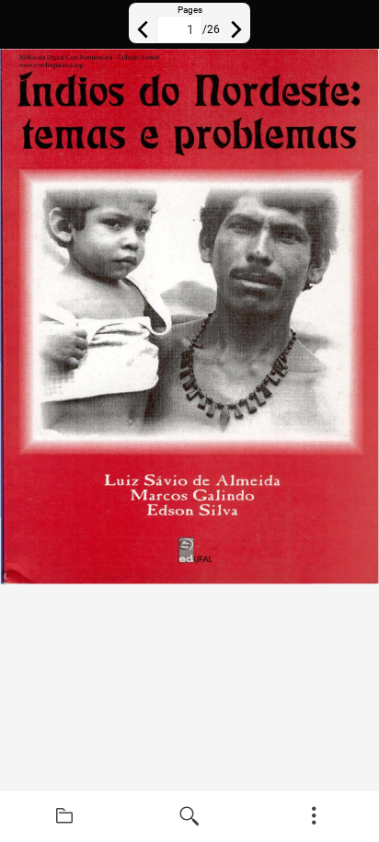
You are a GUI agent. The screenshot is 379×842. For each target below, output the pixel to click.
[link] (64, 816)
